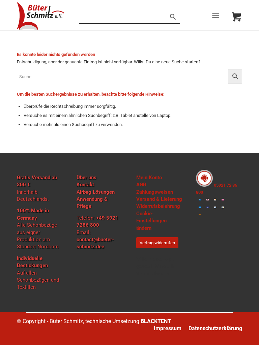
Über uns (86, 178)
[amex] (200, 207)
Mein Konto (149, 178)
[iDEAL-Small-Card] (223, 199)
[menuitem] (217, 15)
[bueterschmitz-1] (40, 16)
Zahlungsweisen (154, 192)
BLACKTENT (156, 321)
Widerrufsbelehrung (158, 206)
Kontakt (85, 185)
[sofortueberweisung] (200, 215)
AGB (141, 185)
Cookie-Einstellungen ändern (151, 221)
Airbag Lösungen (96, 192)
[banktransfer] (215, 207)
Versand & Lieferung (159, 199)
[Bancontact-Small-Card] (223, 207)
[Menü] (215, 15)
